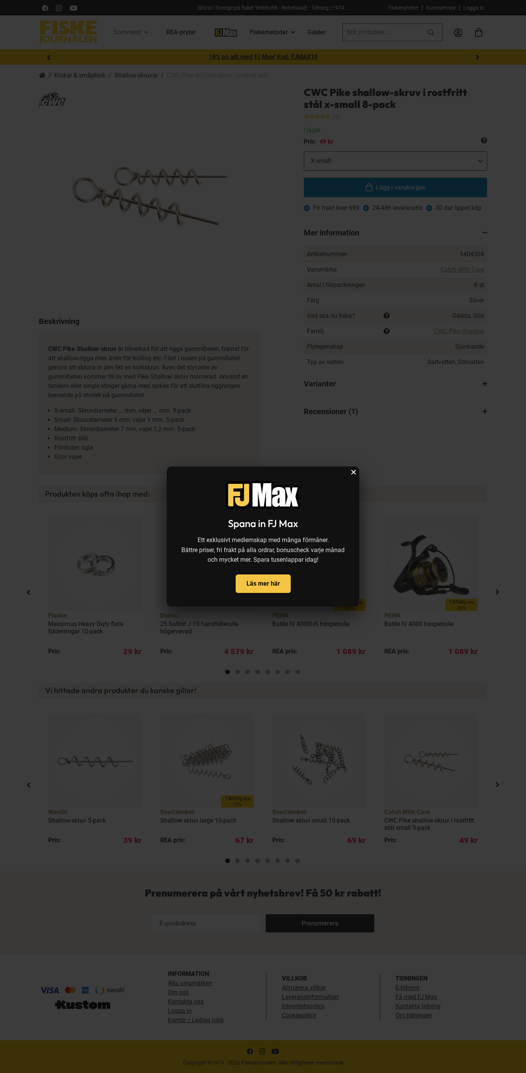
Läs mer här (263, 583)
